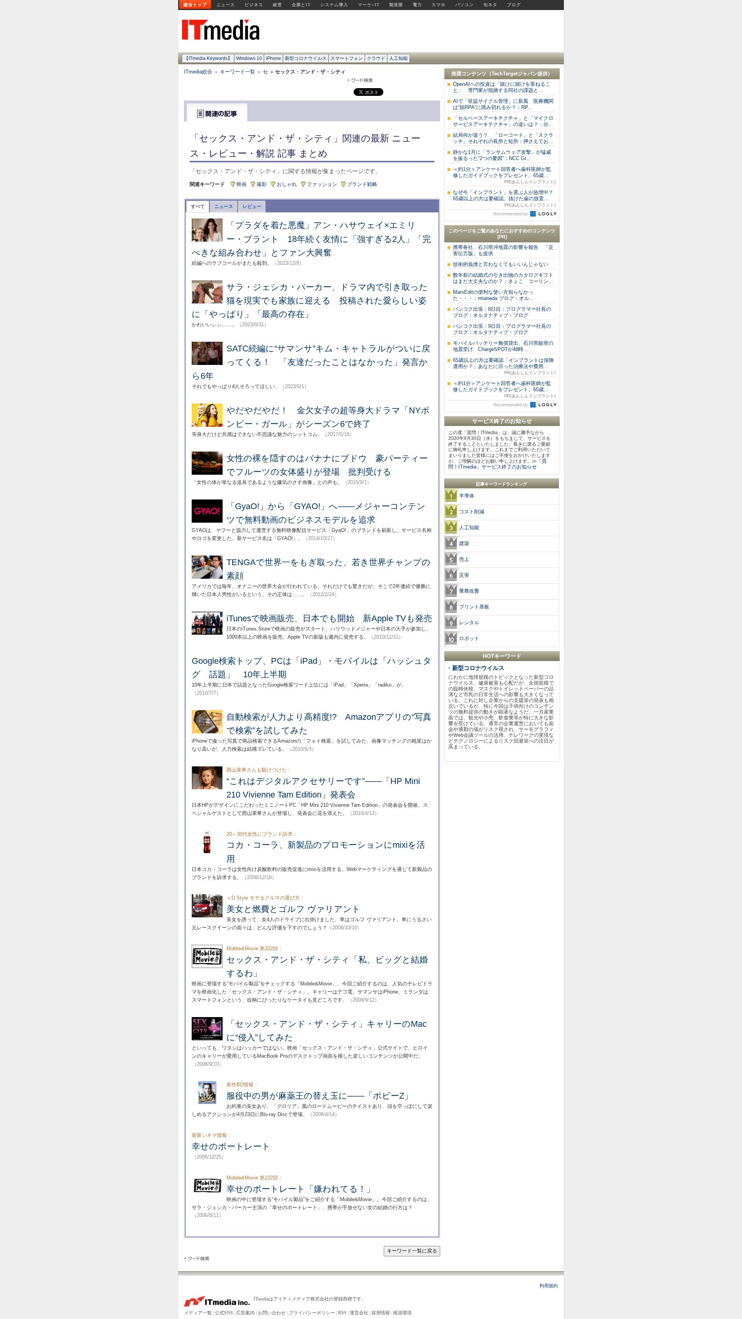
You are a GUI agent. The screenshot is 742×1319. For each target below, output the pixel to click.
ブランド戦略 (362, 184)
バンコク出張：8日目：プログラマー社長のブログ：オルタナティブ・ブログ (502, 312)
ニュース (225, 4)
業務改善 (469, 591)
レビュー (252, 206)
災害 (464, 575)
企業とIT (301, 4)
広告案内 (245, 1313)
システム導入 (334, 4)
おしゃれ (287, 184)
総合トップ (195, 4)
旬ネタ (490, 4)
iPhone (273, 58)
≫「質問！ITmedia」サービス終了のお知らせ (497, 464)
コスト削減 (471, 512)
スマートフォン (346, 58)
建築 (464, 543)
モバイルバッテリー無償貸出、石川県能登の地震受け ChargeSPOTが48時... (503, 346)
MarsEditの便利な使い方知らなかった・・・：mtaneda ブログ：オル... (493, 295)
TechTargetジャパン (515, 74)
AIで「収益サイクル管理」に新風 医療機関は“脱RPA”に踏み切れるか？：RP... (503, 104)
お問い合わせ (272, 1313)
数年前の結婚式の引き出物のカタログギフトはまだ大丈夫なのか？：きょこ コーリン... (503, 278)
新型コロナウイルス (306, 58)
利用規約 (548, 1285)
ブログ (514, 4)
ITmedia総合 (198, 72)
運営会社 (359, 1313)
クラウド (376, 58)
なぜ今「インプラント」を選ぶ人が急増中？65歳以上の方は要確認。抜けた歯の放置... (504, 198)
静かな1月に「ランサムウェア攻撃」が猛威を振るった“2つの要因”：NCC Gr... (502, 155)
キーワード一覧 (237, 72)
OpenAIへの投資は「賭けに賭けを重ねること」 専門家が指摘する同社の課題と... (501, 87)
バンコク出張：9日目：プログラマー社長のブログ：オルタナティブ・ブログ (502, 329)
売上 (464, 559)
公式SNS (224, 1313)
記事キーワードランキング (501, 484)
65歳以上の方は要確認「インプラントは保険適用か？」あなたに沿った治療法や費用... (504, 366)
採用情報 (380, 1313)
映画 (242, 184)
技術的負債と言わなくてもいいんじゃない (500, 264)
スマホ (439, 4)
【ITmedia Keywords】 (208, 58)
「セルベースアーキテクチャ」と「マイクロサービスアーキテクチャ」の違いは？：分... (503, 121)
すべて (198, 206)
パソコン (464, 4)
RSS (342, 1313)
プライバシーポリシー (312, 1313)
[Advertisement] (502, 881)
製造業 (396, 4)
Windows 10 (249, 58)
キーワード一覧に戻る (412, 1251)
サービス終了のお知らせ (502, 421)
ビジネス (254, 4)
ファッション (322, 184)
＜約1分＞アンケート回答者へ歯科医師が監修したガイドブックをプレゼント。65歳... (504, 175)
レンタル (469, 622)
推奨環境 (402, 1313)
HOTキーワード (502, 656)
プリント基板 (474, 607)
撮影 (262, 184)
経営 (277, 4)
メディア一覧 (198, 1313)
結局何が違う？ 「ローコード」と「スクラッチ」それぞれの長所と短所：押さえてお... (503, 138)
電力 (417, 4)
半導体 (466, 496)
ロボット (469, 638)
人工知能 (398, 58)
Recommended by (511, 213)
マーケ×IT (369, 4)
